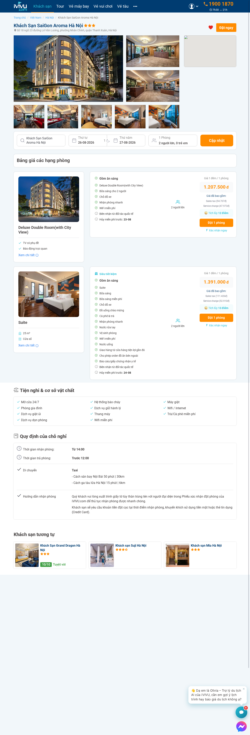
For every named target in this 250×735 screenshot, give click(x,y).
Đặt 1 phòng (216, 223)
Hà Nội (50, 17)
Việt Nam (35, 17)
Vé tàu (123, 6)
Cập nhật (217, 140)
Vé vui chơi (103, 6)
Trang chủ (20, 17)
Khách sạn (42, 6)
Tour (60, 6)
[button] (217, 695)
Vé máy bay (79, 6)
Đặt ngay (226, 28)
